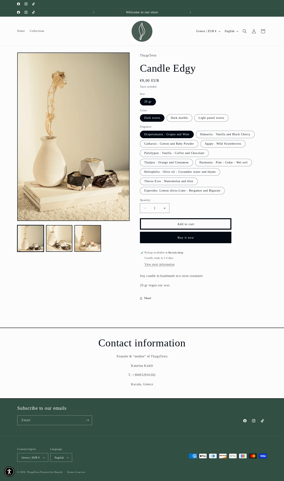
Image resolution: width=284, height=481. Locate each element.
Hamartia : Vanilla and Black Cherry (225, 134)
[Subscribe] (87, 420)
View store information (159, 264)
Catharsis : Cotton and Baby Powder (169, 143)
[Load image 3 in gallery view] (87, 238)
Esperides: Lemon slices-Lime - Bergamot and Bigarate (182, 190)
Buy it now (186, 237)
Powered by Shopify (51, 472)
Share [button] (147, 298)
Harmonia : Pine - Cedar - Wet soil (223, 162)
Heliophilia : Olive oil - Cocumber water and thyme (180, 171)
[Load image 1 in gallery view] (30, 238)
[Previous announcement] (93, 12)
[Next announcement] (190, 12)
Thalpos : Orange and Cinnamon (166, 162)
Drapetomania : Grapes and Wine (166, 134)
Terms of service (76, 472)
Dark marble (179, 118)
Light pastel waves (211, 118)
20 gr (148, 101)
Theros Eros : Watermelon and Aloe (168, 181)
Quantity (145, 200)
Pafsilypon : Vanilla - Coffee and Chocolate (174, 153)
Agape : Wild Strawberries (223, 143)
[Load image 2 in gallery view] (59, 238)
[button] (244, 31)
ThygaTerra (34, 472)
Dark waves (152, 118)
